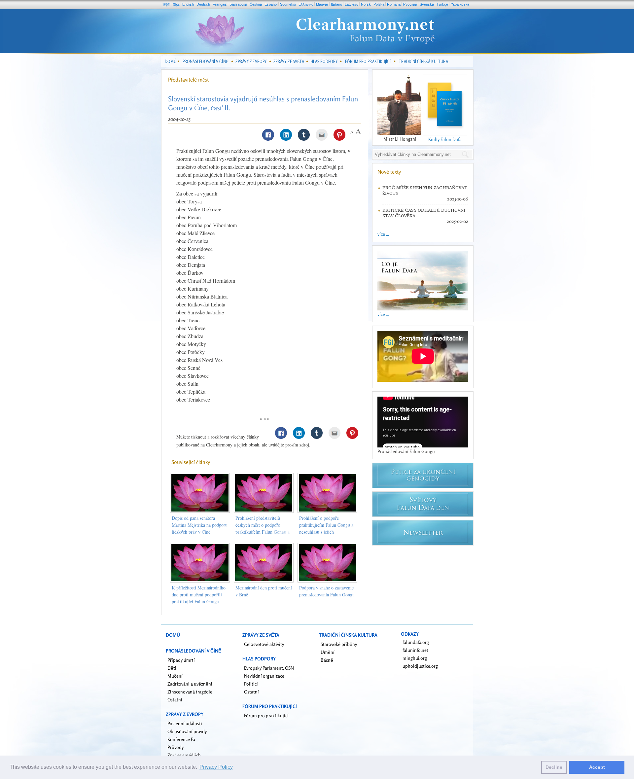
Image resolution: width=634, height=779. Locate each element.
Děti (171, 668)
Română (394, 4)
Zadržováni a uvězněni (189, 684)
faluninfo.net (415, 650)
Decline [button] (554, 767)
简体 (176, 5)
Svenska (427, 4)
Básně (327, 660)
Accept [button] (597, 767)
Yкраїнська (460, 4)
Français (220, 4)
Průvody (175, 747)
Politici (251, 684)
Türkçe (442, 4)
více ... (383, 234)
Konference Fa (181, 739)
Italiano (336, 4)
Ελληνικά (306, 4)
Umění (328, 652)
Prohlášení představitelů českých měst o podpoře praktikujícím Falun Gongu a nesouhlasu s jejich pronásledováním (262, 532)
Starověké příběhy (339, 644)
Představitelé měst (188, 79)
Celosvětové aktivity (264, 644)
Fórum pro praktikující (266, 715)
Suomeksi (288, 4)
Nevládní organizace (264, 676)
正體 (166, 5)
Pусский (410, 4)
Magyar (322, 4)
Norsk (366, 4)
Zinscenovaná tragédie (189, 691)
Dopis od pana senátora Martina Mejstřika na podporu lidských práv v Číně (200, 525)
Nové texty (389, 171)
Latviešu (351, 4)
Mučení (175, 676)
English (188, 4)
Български (238, 4)
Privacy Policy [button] (216, 767)
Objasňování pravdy (187, 731)
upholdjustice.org (420, 666)
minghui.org (415, 658)
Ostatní (174, 699)
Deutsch (203, 4)
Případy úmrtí (181, 660)
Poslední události (184, 723)
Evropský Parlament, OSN (269, 668)
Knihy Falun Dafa (445, 139)
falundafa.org (416, 642)
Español (270, 4)
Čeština (256, 4)
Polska (378, 4)
